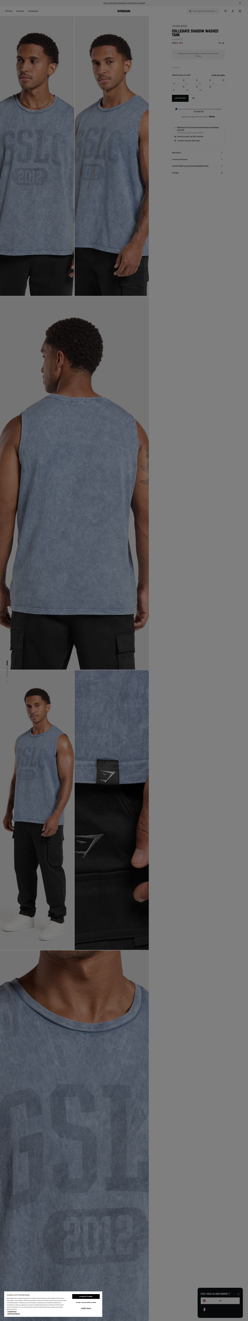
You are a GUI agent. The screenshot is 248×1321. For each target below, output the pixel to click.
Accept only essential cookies (86, 1302)
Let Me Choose (86, 1308)
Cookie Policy (12, 1311)
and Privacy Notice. (13, 1314)
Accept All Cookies (85, 1296)
